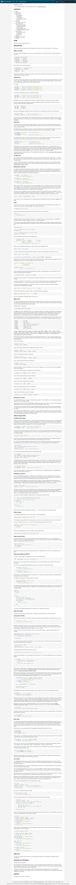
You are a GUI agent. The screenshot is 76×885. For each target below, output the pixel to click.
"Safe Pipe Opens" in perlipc (19, 164)
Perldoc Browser (6, 1)
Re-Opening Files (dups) (21, 25)
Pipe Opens (19, 16)
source (19, 4)
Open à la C (18, 21)
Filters (18, 20)
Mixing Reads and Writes (21, 19)
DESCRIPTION (18, 13)
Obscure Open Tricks (19, 23)
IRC (49, 883)
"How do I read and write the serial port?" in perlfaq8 (27, 675)
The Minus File (20, 17)
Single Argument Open (21, 28)
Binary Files (19, 33)
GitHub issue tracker (39, 881)
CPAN (21, 4)
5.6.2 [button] (13, 1)
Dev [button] (17, 1)
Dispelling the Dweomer (21, 26)
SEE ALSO (18, 35)
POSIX (40, 700)
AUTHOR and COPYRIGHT (20, 37)
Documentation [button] (22, 1)
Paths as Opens (20, 27)
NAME (17, 11)
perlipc (52, 150)
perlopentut (16, 4)
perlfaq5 (57, 199)
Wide (57, 1)
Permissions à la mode (21, 22)
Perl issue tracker (41, 883)
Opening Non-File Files (21, 32)
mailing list (46, 883)
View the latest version (42, 6)
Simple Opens (19, 15)
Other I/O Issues (18, 31)
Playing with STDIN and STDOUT (23, 29)
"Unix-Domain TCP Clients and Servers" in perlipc (27, 670)
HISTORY (17, 38)
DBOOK (26, 881)
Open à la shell (18, 14)
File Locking (19, 34)
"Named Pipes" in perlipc (32, 669)
